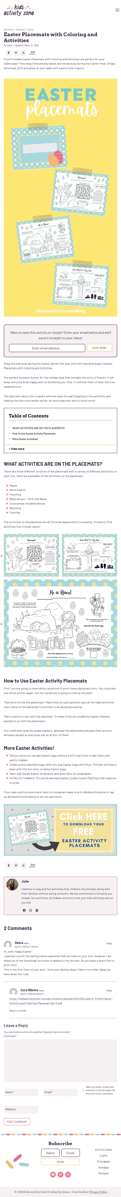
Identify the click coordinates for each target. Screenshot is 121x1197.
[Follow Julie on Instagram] (30, 910)
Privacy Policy (98, 1192)
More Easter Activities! (25, 438)
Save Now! (99, 347)
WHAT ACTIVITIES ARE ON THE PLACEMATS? (38, 428)
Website (10, 1109)
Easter (30, 29)
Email (48, 1092)
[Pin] (16, 53)
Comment (11, 1036)
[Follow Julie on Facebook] (24, 910)
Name (9, 1092)
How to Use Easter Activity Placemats (33, 433)
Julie (9, 45)
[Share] (9, 53)
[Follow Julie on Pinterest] (37, 910)
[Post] (23, 53)
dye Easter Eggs (47, 755)
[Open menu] (117, 10)
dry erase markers (40, 730)
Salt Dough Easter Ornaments (35, 773)
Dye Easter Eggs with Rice (74, 764)
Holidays (20, 29)
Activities (9, 29)
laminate (59, 730)
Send (60, 1161)
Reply (109, 943)
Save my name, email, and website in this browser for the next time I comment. (100, 1090)
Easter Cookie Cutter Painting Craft (82, 778)
